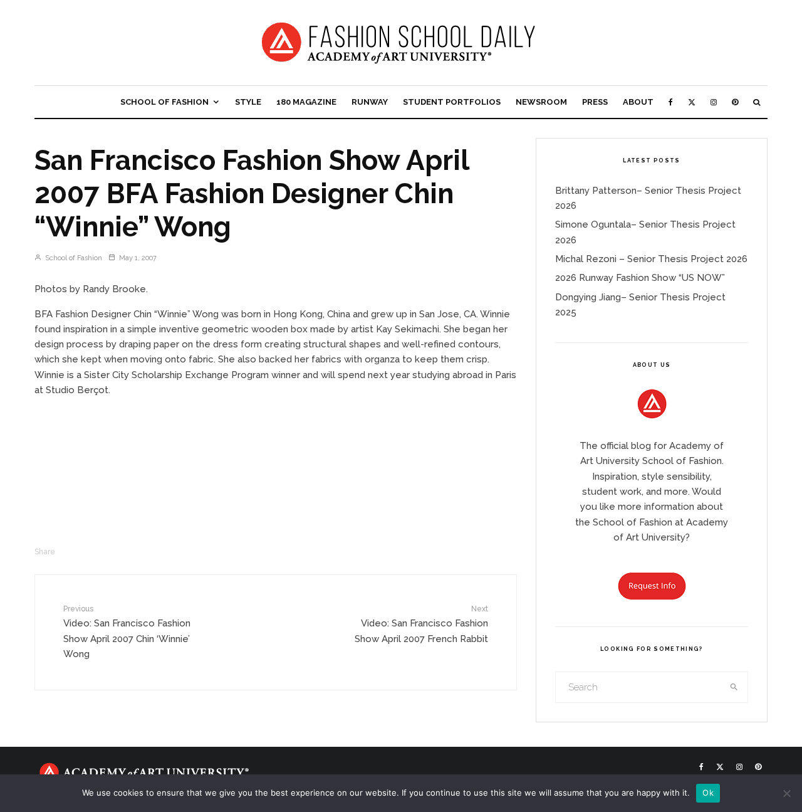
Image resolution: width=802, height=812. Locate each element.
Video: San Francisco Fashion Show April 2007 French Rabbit (421, 624)
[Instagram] (713, 102)
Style (248, 102)
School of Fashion (164, 102)
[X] (691, 102)
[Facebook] (670, 102)
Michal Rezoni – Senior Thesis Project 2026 (651, 259)
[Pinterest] (735, 102)
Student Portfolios (452, 102)
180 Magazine (306, 102)
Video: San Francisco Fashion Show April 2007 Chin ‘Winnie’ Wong (126, 631)
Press (595, 102)
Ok (708, 793)
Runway (370, 102)
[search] (734, 687)
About (638, 102)
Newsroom (541, 102)
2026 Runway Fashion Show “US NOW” (640, 277)
